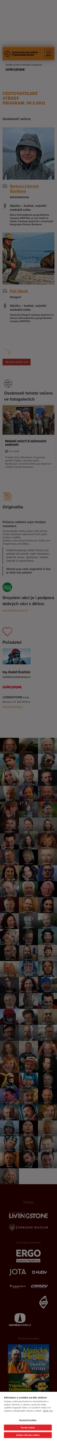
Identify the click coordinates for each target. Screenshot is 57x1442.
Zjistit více (48, 1411)
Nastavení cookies (27, 1420)
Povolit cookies (28, 1428)
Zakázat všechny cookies (28, 1435)
